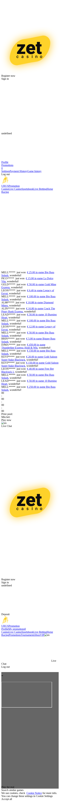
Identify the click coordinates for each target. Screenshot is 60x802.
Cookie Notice (34, 793)
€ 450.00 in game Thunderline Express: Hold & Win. (23, 346)
